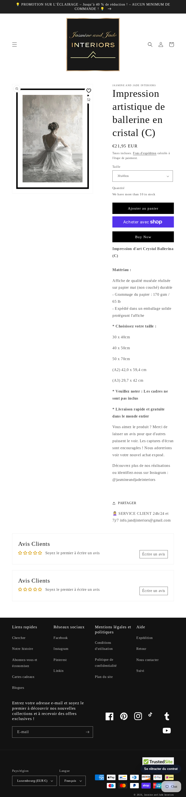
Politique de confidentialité (106, 663)
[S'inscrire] (87, 732)
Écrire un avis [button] (153, 554)
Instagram (61, 649)
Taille (116, 166)
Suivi (140, 671)
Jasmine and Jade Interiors (159, 794)
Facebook (61, 638)
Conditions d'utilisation (104, 646)
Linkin (59, 671)
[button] (14, 44)
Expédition (144, 638)
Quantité (118, 188)
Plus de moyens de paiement (143, 233)
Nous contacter (147, 660)
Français (70, 780)
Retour (141, 649)
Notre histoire (22, 649)
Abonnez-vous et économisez (24, 663)
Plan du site (104, 677)
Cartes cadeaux (23, 677)
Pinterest (60, 660)
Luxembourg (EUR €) (32, 780)
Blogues (18, 688)
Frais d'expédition (144, 153)
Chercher (19, 638)
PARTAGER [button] (127, 503)
